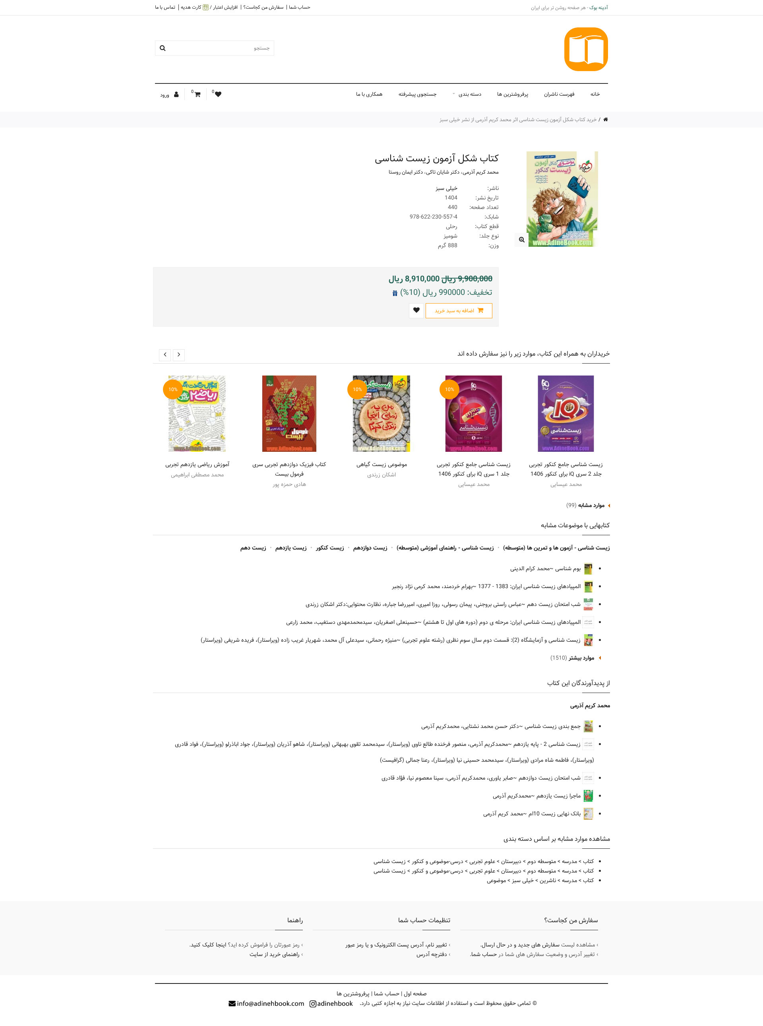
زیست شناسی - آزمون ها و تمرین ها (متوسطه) (556, 548)
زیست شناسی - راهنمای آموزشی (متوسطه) (445, 548)
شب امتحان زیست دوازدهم (550, 778)
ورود (165, 95)
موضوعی (496, 880)
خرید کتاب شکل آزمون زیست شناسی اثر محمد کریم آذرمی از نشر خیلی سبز (518, 119)
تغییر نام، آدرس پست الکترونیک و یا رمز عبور (396, 945)
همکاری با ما (369, 94)
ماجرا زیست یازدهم (559, 796)
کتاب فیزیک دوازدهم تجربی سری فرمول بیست (289, 469)
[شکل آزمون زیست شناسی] (522, 240)
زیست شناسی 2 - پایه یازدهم (547, 744)
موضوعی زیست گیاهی (381, 464)
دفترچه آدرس (431, 954)
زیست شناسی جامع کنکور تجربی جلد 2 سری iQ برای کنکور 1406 (566, 469)
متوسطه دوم (541, 861)
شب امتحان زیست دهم (554, 604)
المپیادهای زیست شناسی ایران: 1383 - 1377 (530, 586)
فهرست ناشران (559, 94)
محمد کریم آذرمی (481, 172)
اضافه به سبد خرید (455, 310)
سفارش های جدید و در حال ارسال (521, 945)
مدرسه (569, 861)
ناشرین (548, 880)
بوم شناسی (568, 568)
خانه (595, 94)
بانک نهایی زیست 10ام (555, 814)
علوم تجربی (482, 861)
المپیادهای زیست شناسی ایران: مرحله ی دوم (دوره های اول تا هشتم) (502, 622)
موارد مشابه (591, 505)
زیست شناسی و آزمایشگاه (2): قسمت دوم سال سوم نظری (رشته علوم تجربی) (492, 640)
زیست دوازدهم (370, 548)
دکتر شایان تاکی (442, 172)
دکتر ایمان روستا (406, 172)
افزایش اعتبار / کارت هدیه (209, 7)
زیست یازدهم (291, 548)
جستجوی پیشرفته (418, 94)
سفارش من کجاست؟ (263, 7)
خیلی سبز (446, 188)
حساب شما (299, 7)
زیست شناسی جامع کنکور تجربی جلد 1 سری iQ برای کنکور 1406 (474, 469)
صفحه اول (415, 994)
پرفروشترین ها (512, 94)
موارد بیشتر (581, 658)
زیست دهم (253, 548)
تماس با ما (165, 7)
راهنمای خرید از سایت (275, 954)
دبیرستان (511, 861)
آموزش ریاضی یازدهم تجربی (197, 464)
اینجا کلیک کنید (208, 945)
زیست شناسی (390, 861)
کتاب (588, 861)
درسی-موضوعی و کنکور (437, 861)
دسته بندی (470, 94)
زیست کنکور (330, 548)
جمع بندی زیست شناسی (553, 726)
